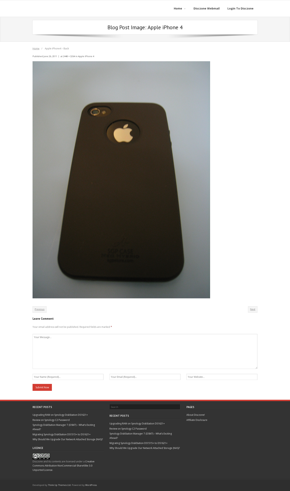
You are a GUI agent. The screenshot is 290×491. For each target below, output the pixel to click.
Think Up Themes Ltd (59, 484)
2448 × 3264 (69, 56)
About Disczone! (195, 415)
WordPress (91, 484)
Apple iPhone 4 (86, 56)
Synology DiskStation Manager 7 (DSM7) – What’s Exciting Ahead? (64, 427)
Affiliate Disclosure (196, 420)
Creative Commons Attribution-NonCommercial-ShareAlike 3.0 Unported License (63, 466)
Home (36, 48)
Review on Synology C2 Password (51, 420)
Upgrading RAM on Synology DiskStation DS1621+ (60, 415)
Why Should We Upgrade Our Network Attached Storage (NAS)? (68, 439)
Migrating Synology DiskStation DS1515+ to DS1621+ (62, 434)
